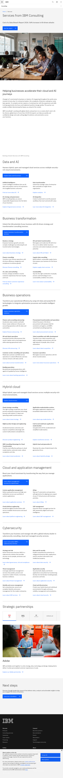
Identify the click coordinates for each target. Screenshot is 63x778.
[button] (57, 2)
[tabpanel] (31, 648)
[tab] (9, 616)
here (26, 769)
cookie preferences (30, 761)
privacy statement (25, 765)
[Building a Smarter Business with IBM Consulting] (31, 139)
